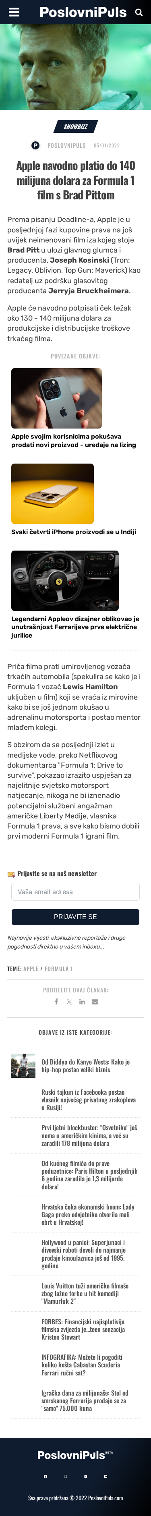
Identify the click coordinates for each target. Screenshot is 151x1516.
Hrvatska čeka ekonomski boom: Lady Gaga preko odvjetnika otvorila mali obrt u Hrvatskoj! (87, 1214)
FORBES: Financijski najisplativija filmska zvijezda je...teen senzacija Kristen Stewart (83, 1329)
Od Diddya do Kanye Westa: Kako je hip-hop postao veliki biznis (85, 1065)
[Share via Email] (95, 1002)
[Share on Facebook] (56, 1002)
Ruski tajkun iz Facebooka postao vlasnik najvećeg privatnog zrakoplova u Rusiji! (88, 1099)
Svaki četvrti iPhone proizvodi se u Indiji (73, 532)
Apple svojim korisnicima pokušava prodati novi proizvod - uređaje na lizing (73, 441)
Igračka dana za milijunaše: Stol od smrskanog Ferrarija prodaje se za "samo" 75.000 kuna (84, 1400)
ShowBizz (75, 126)
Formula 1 (59, 968)
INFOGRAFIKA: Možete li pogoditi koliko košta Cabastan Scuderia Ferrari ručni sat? (81, 1364)
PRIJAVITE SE (75, 916)
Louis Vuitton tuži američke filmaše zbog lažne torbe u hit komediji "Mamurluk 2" (84, 1293)
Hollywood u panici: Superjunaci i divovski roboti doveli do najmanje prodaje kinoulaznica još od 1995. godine (83, 1253)
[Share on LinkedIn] (82, 1002)
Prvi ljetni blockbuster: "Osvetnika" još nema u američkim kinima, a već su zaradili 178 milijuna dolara (89, 1135)
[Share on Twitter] (69, 1002)
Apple (31, 968)
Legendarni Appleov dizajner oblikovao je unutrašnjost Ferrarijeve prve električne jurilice (75, 627)
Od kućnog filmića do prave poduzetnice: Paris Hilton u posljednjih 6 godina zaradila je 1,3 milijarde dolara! (89, 1174)
